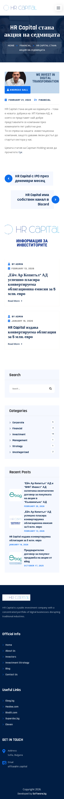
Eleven (9, 724)
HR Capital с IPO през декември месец (32, 178)
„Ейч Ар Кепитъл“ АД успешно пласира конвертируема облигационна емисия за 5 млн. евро (31, 284)
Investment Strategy (17, 662)
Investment (18, 434)
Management (19, 440)
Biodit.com (11, 712)
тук (20, 152)
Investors (10, 657)
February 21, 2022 (20, 100)
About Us (10, 651)
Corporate (18, 422)
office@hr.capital (17, 766)
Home (11, 45)
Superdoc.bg (12, 718)
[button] (58, 8)
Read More (14, 300)
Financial (25, 45)
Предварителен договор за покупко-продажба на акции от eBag (38, 556)
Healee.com (11, 706)
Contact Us (11, 674)
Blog (7, 668)
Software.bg (39, 793)
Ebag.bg (9, 700)
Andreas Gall (19, 89)
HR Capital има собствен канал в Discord (33, 200)
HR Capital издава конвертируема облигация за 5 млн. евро (32, 332)
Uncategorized (20, 452)
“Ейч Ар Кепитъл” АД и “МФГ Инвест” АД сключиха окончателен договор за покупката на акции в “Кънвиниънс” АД (39, 493)
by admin (17, 264)
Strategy (17, 446)
